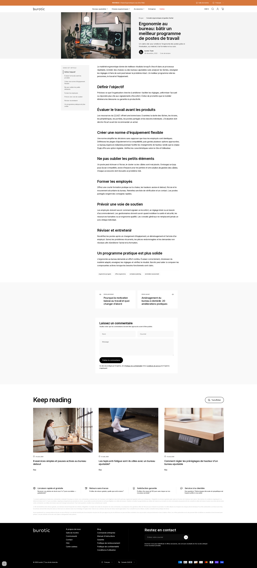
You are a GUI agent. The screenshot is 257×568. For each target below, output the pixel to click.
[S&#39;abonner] (186, 537)
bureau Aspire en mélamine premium (115, 145)
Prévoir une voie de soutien (73, 97)
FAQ (67, 543)
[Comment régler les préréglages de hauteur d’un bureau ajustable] (194, 430)
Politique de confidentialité (133, 366)
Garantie (100, 540)
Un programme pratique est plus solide (74, 105)
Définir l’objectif (69, 72)
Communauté (71, 536)
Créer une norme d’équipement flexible (74, 82)
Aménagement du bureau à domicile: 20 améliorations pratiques (154, 300)
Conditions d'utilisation (106, 550)
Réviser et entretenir (71, 100)
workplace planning (135, 274)
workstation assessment (152, 274)
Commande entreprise (106, 533)
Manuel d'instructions (106, 536)
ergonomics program (105, 274)
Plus (34, 470)
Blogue (141, 18)
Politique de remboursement (108, 543)
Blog (99, 529)
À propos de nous (73, 529)
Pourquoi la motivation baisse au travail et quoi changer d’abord (116, 300)
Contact (69, 540)
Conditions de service (153, 366)
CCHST (117, 115)
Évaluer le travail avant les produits (72, 77)
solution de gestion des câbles (164, 168)
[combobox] (218, 3)
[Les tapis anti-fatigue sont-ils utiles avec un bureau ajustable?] (128, 430)
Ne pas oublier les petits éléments (72, 88)
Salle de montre (72, 533)
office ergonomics (120, 274)
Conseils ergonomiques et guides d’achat (159, 18)
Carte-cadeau (71, 547)
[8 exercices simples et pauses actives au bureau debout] (63, 430)
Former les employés (71, 93)
